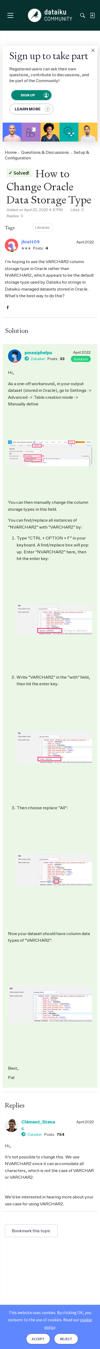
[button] (92, 50)
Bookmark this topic (31, 1230)
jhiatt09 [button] (30, 241)
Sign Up (27, 95)
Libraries (42, 227)
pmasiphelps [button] (38, 352)
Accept (38, 1338)
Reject (66, 1338)
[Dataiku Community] (50, 15)
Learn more (28, 109)
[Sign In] (92, 15)
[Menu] (10, 15)
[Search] (82, 15)
